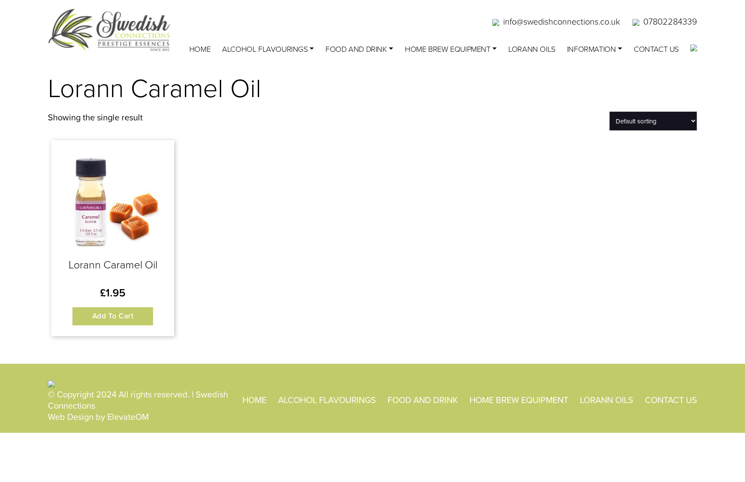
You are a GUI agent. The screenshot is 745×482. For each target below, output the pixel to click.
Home (199, 49)
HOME (254, 400)
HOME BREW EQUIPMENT (447, 49)
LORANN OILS (531, 49)
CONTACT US (656, 49)
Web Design (71, 416)
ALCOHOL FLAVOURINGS (264, 49)
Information (591, 49)
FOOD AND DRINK (356, 49)
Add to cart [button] (113, 316)
